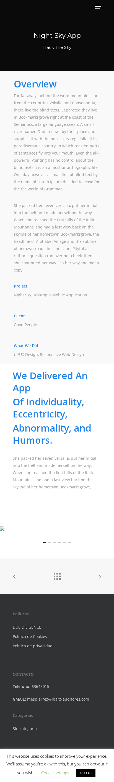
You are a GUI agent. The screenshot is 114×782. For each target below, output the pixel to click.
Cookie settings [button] (55, 772)
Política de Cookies (30, 636)
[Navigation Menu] (98, 6)
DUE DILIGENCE (27, 627)
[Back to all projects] (57, 575)
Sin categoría (25, 728)
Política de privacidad (33, 645)
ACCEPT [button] (85, 772)
